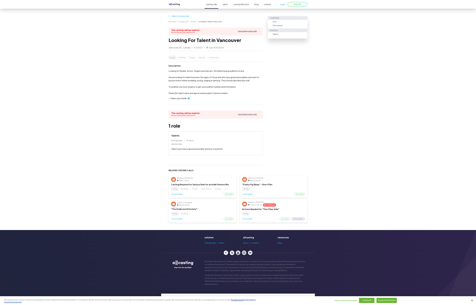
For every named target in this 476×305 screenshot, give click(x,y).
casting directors (241, 4)
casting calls (211, 4)
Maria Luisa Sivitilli (178, 98)
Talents (276, 34)
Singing (192, 57)
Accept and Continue (386, 300)
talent (225, 4)
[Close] (472, 300)
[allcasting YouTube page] (238, 253)
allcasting (172, 22)
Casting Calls (183, 22)
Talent (221, 243)
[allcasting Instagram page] (244, 253)
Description (278, 25)
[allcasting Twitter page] (232, 253)
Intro (275, 22)
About (246, 243)
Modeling (182, 57)
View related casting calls (247, 31)
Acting (193, 22)
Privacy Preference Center (346, 300)
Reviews (255, 243)
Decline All (366, 300)
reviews (267, 4)
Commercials (214, 57)
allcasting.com (214, 278)
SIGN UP (297, 4)
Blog (280, 243)
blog (256, 4)
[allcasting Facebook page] (226, 253)
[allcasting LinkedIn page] (250, 253)
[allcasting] (174, 4)
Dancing (202, 57)
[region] (238, 300)
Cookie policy (237, 300)
